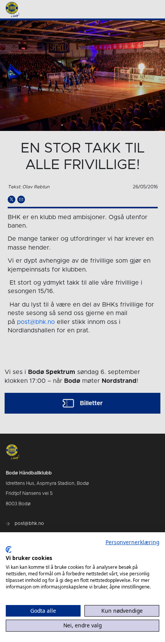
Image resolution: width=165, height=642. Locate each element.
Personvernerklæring (132, 542)
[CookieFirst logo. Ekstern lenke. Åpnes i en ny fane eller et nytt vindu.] (9, 549)
